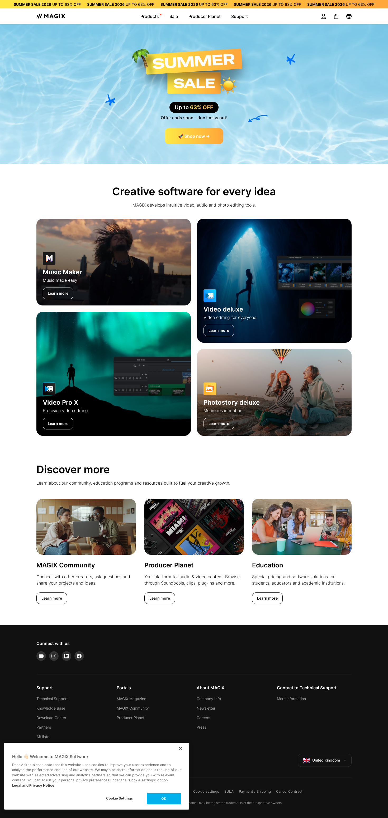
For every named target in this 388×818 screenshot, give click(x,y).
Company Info (209, 698)
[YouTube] (41, 656)
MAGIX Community (133, 708)
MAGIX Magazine (131, 698)
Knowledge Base (50, 708)
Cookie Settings (119, 798)
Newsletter (206, 708)
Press (201, 727)
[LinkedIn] (66, 656)
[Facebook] (79, 656)
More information (291, 698)
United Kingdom (326, 760)
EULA (229, 791)
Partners (43, 727)
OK (163, 798)
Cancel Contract (289, 791)
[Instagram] (54, 656)
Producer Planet (130, 717)
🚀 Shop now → (194, 136)
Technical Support (52, 698)
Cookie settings (206, 791)
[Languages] (349, 16)
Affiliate (42, 736)
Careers (203, 717)
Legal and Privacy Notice (33, 785)
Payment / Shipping (255, 791)
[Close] (180, 748)
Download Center (51, 717)
